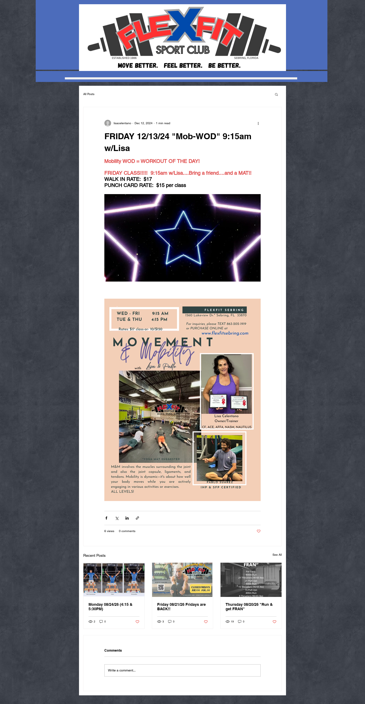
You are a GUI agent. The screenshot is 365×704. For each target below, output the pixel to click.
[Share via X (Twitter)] (117, 518)
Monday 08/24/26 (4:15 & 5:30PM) (110, 606)
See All (277, 554)
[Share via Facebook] (106, 518)
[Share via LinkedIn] (127, 518)
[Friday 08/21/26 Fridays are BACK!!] (182, 580)
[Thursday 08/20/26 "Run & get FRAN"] (251, 580)
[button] (276, 94)
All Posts (88, 94)
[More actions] (258, 123)
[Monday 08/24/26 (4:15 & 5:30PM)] (113, 580)
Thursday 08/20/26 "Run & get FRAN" (249, 606)
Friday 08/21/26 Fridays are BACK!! (181, 606)
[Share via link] (137, 518)
